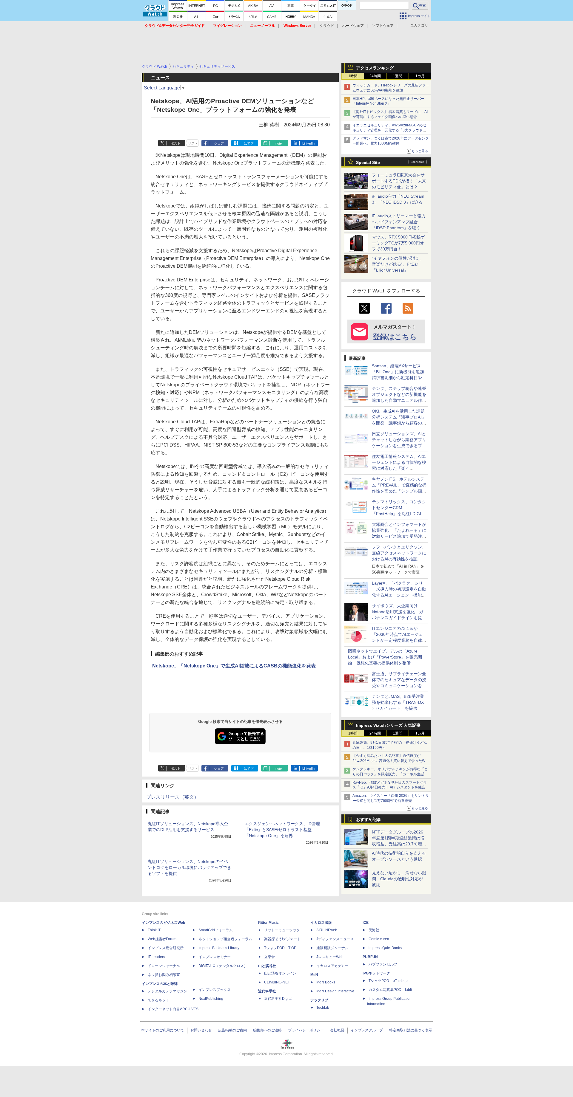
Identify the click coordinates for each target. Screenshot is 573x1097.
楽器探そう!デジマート (282, 939)
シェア (219, 143)
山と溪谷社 (267, 966)
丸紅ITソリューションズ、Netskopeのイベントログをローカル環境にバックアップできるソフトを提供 (189, 867)
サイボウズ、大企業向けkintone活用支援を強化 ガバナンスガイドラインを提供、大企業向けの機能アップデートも (399, 617)
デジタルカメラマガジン (167, 991)
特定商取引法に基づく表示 (410, 1030)
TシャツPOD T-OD (280, 948)
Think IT (154, 930)
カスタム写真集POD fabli (390, 990)
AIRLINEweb (326, 930)
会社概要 (337, 1030)
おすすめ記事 (368, 819)
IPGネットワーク (376, 973)
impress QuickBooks (385, 948)
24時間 (375, 76)
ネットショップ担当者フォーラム (225, 939)
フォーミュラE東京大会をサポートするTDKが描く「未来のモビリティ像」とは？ (399, 181)
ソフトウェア (383, 26)
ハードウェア (353, 26)
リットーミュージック (282, 930)
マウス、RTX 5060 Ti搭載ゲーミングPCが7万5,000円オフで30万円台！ (398, 243)
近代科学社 (267, 991)
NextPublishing (210, 999)
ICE (366, 923)
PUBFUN (370, 957)
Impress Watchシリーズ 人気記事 (388, 725)
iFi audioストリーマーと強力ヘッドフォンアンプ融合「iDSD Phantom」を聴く (399, 221)
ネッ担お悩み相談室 (164, 975)
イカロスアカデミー (332, 966)
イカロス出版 (321, 923)
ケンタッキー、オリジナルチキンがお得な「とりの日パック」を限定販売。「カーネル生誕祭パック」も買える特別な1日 (390, 774)
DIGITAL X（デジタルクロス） (222, 966)
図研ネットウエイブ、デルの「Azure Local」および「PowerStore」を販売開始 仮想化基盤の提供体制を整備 (385, 657)
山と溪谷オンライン (280, 973)
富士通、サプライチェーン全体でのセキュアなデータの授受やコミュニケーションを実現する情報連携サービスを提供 (399, 685)
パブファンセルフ (383, 964)
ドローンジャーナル (164, 966)
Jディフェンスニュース (335, 939)
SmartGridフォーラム (215, 930)
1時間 (353, 76)
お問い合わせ (201, 1030)
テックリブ (319, 1000)
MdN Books (325, 982)
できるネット (158, 1000)
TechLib (322, 1007)
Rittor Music (268, 923)
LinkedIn (308, 143)
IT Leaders (156, 957)
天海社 (374, 930)
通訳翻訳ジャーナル (332, 948)
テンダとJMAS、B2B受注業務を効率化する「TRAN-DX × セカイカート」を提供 (398, 702)
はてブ (249, 143)
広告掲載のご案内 (232, 1030)
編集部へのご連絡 (267, 1030)
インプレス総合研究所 (166, 948)
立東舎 (269, 957)
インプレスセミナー (214, 957)
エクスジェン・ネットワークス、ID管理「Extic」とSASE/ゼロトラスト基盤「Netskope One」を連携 (282, 829)
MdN (314, 975)
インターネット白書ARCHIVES (173, 1009)
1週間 (397, 76)
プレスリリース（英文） (172, 796)
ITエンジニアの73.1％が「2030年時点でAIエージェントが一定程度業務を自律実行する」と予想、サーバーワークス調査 (399, 640)
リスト (193, 143)
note (278, 143)
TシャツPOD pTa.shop (388, 981)
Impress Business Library (218, 948)
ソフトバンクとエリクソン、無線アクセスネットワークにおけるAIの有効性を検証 (399, 553)
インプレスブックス (214, 990)
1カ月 (420, 76)
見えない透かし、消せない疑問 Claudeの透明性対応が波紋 (399, 878)
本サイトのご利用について (162, 1030)
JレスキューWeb (330, 957)
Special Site (368, 162)
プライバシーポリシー (306, 1030)
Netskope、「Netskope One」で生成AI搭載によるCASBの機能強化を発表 (234, 665)
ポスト (176, 143)
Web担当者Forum (162, 939)
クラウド (327, 26)
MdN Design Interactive (335, 991)
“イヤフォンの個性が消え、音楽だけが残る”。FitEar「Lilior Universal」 (397, 264)
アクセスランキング (375, 68)
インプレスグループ (367, 1030)
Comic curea (379, 939)
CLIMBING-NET (277, 982)
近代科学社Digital (278, 999)
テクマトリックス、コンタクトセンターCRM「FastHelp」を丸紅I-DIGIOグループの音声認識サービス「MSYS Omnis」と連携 (399, 513)
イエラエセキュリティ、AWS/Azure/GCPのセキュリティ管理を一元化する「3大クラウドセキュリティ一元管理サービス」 (389, 130)
